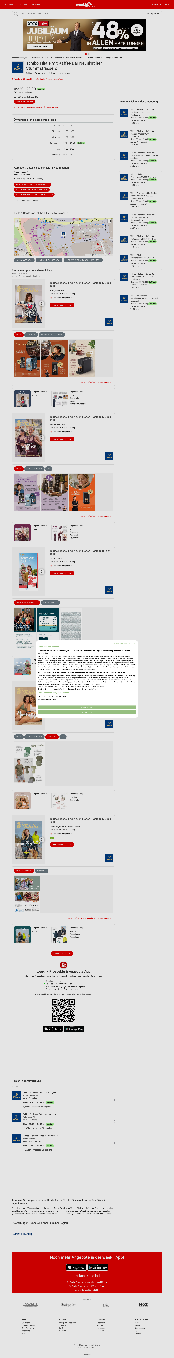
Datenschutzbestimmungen (125, 643)
